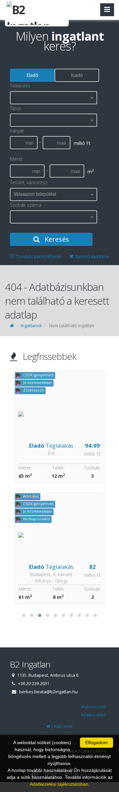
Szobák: (92, 468)
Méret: (25, 468)
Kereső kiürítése (91, 256)
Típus (15, 108)
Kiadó (77, 75)
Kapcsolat (63, 726)
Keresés (56, 239)
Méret (16, 159)
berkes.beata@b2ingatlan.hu (48, 692)
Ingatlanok (31, 325)
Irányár (17, 130)
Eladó (32, 75)
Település (20, 86)
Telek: (58, 468)
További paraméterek (37, 256)
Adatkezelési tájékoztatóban (59, 784)
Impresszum (93, 706)
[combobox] (53, 97)
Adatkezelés (93, 715)
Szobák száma (25, 205)
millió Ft (92, 454)
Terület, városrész (28, 182)
